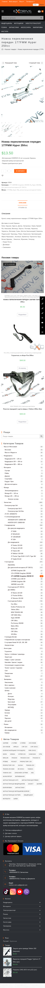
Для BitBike (11, 590)
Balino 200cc (15, 626)
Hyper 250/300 (36, 185)
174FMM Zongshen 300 (18, 581)
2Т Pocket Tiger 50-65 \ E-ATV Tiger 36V (23, 556)
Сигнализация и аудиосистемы (14, 665)
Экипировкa (7, 679)
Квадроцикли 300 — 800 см (13, 464)
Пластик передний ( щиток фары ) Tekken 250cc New (22, 409)
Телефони (29, 1)
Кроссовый (11, 702)
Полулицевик (12, 704)
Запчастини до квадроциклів (14, 784)
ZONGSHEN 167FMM (21, 772)
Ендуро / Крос (9, 481)
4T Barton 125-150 (16, 593)
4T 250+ (13, 539)
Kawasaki (32, 754)
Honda (12, 754)
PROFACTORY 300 (9, 765)
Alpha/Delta (11, 565)
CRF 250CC (34, 746)
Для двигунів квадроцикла (16, 528)
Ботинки (7, 713)
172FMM (22, 743)
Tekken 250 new (8, 769)
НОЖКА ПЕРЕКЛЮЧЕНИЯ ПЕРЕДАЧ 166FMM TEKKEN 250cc (22, 301)
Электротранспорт (9, 910)
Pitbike (7, 473)
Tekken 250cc (28, 296)
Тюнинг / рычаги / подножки (13, 668)
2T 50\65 (13, 531)
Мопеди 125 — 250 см (12, 496)
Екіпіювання (19, 776)
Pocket (14, 761)
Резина (6, 724)
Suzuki (20, 765)
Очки (6, 715)
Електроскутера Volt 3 (15, 508)
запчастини (19, 787)
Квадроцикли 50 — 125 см (13, 459)
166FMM (5, 743)
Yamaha (30, 769)
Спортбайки (8, 479)
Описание (22, 203)
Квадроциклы (8, 455)
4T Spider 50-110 (16, 559)
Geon (5, 754)
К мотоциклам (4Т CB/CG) (16, 587)
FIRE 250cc (32, 750)
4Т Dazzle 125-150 (16, 548)
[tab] (22, 203)
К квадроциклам (10, 525)
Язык (21, 1)
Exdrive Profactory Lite (18, 607)
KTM (40, 754)
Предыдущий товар (11, 63)
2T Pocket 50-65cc (16, 595)
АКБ (32, 772)
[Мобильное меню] (3, 11)
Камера (7, 733)
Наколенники (9, 682)
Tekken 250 (30, 765)
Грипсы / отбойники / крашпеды (14, 654)
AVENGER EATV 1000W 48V (17, 520)
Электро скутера (13, 499)
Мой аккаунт (13, 1)
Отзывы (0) (22, 207)
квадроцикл (28, 795)
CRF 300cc (14, 620)
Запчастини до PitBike (30, 780)
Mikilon (5, 758)
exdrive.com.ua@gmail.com (18, 885)
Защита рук (8, 657)
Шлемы (7, 690)
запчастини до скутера (12, 795)
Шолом (39, 784)
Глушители (8, 651)
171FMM (14, 743)
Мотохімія (8, 450)
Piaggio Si (36, 758)
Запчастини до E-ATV (10, 780)
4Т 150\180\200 (15, 537)
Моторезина (8, 727)
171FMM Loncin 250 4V (18, 579)
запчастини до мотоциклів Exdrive (30, 190)
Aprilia (16, 746)
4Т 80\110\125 (15, 534)
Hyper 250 (16, 190)
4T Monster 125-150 (17, 598)
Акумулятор (7, 776)
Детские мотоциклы (11, 484)
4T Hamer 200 (15, 551)
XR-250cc (35, 296)
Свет (6, 670)
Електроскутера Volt (11, 505)
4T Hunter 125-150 (16, 545)
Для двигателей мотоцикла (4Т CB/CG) (14, 187)
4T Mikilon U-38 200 (17, 553)
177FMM (9, 190)
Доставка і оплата (11, 833)
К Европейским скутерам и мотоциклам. (17, 639)
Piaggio (14, 758)
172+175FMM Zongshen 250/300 (21, 573)
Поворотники (9, 673)
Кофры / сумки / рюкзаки (13, 660)
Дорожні (7, 476)
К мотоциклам (36, 353)
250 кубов (6, 746)
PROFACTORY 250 (26, 761)
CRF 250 (24, 746)
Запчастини (28, 353)
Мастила (6, 930)
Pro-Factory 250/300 (17, 623)
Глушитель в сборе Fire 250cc (22, 355)
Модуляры (11, 699)
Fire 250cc (7, 353)
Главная (4, 1)
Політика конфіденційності (13, 830)
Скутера (7, 470)
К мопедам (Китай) (11, 637)
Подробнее (23, 314)
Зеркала (7, 676)
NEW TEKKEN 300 (15, 406)
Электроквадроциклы (11, 490)
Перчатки (8, 718)
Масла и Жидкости (11, 452)
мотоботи (6, 798)
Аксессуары (8, 648)
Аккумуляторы (9, 645)
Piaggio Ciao (25, 758)
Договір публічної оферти (13, 836)
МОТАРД (11, 707)
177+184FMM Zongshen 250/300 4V (20, 185)
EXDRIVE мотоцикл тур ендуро (14, 750)
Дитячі (10, 693)
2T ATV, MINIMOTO (11, 514)
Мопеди (6, 487)
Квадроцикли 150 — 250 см (13, 461)
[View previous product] (3, 63)
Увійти (42, 5)
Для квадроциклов (10, 730)
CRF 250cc (20, 296)
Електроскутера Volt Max (16, 511)
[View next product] (41, 63)
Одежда (7, 710)
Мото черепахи (9, 685)
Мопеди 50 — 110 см (11, 493)
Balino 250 (14, 629)
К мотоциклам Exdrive (33, 297)
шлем (16, 798)
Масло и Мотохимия (10, 446)
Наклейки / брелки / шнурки (13, 662)
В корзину (20, 171)
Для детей (8, 721)
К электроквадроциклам (12, 516)
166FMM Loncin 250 (10, 296)
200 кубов (32, 743)
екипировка (7, 787)
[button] (2, 175)
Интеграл (11, 696)
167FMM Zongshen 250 (18, 570)
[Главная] (2, 49)
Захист (30, 784)
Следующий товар (34, 63)
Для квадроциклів (13, 542)
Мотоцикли (7, 467)
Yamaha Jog (7, 772)
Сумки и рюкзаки (10, 688)
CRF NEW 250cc (16, 615)
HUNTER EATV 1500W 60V (16, 522)
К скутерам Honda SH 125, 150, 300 (16, 642)
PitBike (5, 761)
